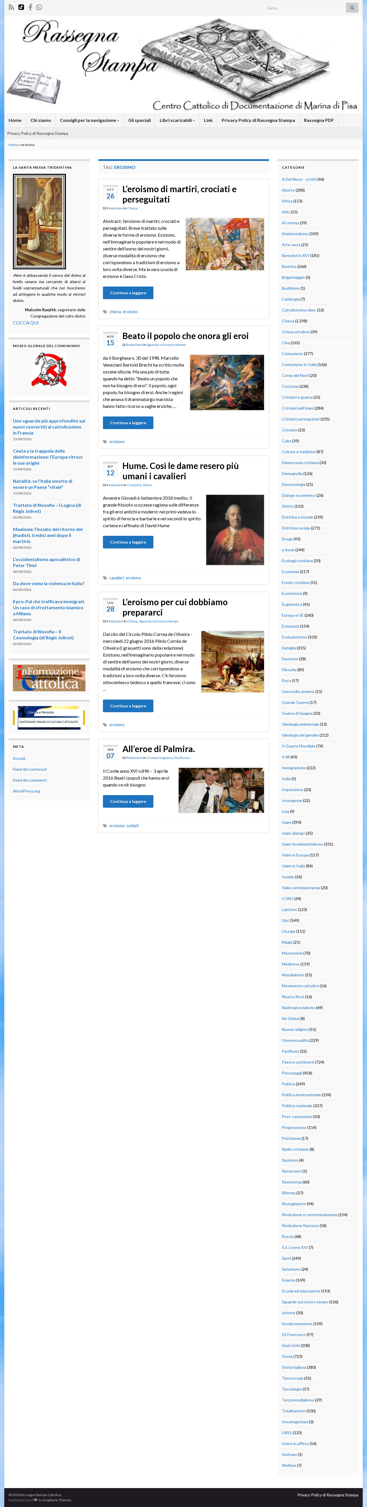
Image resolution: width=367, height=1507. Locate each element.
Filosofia (289, 669)
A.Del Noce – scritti (299, 179)
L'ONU (287, 898)
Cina (286, 342)
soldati (132, 825)
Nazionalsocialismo (298, 1007)
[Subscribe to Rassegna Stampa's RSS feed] (11, 6)
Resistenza (292, 1181)
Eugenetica (292, 604)
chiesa (115, 311)
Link (208, 120)
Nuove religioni (295, 1029)
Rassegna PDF (319, 120)
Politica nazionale (297, 1105)
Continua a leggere (128, 292)
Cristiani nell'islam (298, 408)
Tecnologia (292, 1389)
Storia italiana (294, 1367)
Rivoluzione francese (300, 1225)
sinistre (288, 1312)
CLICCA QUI (26, 322)
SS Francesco (294, 1334)
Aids (286, 211)
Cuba (286, 440)
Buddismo (291, 288)
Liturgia (288, 931)
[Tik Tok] (21, 6)
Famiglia (289, 647)
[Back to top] (354, 1494)
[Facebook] (30, 6)
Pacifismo (182, 758)
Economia (290, 571)
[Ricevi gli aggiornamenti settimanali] (39, 6)
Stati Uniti (291, 1345)
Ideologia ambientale (300, 724)
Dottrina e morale (297, 517)
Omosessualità (295, 1040)
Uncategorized (295, 1421)
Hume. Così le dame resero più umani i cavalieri (180, 470)
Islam (286, 822)
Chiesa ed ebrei (296, 331)
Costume (134, 485)
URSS (287, 1432)
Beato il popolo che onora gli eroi (185, 335)
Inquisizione (292, 789)
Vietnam (289, 1454)
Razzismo (290, 1160)
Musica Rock (293, 996)
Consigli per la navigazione (88, 120)
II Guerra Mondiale (298, 745)
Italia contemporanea (301, 887)
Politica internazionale (301, 1094)
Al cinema (290, 222)
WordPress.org (26, 790)
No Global (290, 1018)
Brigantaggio (293, 277)
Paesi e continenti (298, 1062)
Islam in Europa (295, 854)
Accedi (19, 758)
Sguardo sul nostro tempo (166, 344)
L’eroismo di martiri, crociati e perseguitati (179, 194)
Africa (287, 200)
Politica (288, 1083)
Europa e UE (293, 615)
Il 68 (286, 756)
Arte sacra (291, 244)
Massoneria (292, 953)
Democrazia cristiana (300, 462)
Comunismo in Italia (299, 364)
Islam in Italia (293, 865)
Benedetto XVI (295, 255)
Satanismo (291, 1269)
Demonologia (293, 484)
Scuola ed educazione (301, 1290)
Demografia (292, 473)
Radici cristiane (295, 1149)
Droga (287, 538)
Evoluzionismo (294, 636)
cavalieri (117, 577)
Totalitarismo (294, 1410)
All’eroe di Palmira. (158, 748)
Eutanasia (290, 626)
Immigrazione (294, 767)
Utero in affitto (295, 1443)
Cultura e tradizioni (299, 451)
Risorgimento (294, 1203)
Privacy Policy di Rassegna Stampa (258, 120)
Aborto (288, 190)
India (286, 778)
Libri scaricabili (176, 120)
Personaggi (292, 1072)
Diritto (288, 506)
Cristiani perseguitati (301, 418)
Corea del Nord (295, 375)
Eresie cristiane (295, 582)
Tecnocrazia (292, 1378)
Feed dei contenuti (30, 769)
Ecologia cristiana (297, 560)
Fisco (286, 680)
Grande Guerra (295, 702)
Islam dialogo (293, 833)
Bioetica (289, 266)
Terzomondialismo (298, 1399)
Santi (286, 1258)
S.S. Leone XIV (295, 1247)
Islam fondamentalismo (302, 844)
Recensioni (292, 1171)
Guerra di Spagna (297, 713)
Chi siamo (40, 120)
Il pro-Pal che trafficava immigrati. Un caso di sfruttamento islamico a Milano (49, 607)
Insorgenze (292, 800)
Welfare (289, 1465)
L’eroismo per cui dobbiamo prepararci (175, 607)
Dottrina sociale (296, 527)
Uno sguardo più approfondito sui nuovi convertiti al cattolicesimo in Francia (49, 426)
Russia (288, 1236)
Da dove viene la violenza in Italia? (49, 583)
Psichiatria (291, 1138)
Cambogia (291, 299)
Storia (147, 485)
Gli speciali (139, 120)
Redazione (115, 208)
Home (15, 120)
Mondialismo (293, 974)
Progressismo (294, 1127)
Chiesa (132, 208)
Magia (287, 942)
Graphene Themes (56, 1500)
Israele (288, 876)
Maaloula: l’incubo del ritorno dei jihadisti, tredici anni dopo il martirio (48, 535)
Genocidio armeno (298, 691)
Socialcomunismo (297, 1323)
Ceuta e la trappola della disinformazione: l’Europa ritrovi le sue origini (47, 457)
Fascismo (290, 658)
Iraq (285, 811)
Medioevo (291, 963)
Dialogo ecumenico (299, 495)
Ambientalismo (295, 233)
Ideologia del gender (300, 735)
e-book (288, 549)
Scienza (288, 1280)
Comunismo (292, 353)
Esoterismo (292, 593)
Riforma (289, 1192)
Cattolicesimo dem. (299, 309)
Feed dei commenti (30, 780)
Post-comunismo (297, 1116)
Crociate (289, 429)
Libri (285, 920)
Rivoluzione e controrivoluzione (309, 1214)
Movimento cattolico (300, 985)
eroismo (130, 311)
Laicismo (289, 909)
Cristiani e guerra (160, 758)
